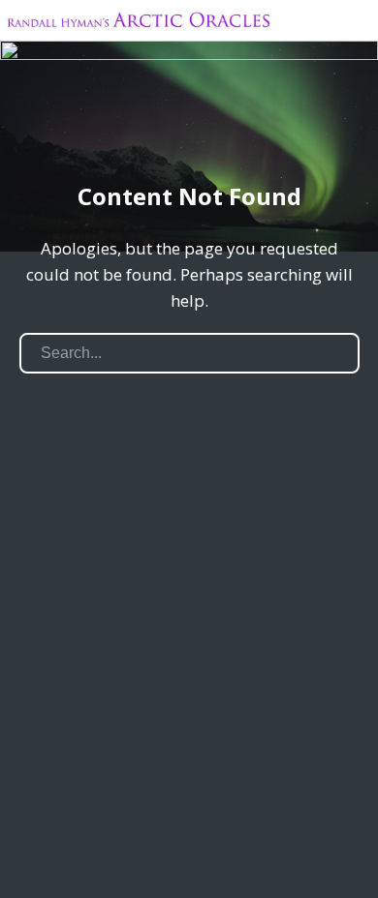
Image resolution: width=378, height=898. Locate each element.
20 (225, 130)
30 (341, 130)
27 (306, 130)
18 (202, 130)
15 (167, 130)
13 (144, 130)
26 (295, 130)
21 (237, 130)
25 (283, 130)
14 (155, 130)
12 (132, 130)
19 (213, 130)
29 (330, 130)
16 (178, 130)
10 (109, 130)
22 (248, 130)
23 (260, 130)
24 (272, 130)
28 (318, 130)
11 (120, 130)
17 (190, 130)
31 (353, 130)
